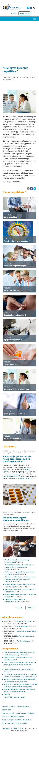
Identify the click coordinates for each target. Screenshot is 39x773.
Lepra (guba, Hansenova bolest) (15, 697)
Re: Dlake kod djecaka (24, 621)
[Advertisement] (19, 41)
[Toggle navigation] (34, 18)
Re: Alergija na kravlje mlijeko (27, 631)
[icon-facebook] (31, 8)
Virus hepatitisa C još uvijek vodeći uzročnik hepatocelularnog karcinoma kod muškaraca (19, 567)
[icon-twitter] (28, 8)
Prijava (13, 13)
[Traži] (34, 8)
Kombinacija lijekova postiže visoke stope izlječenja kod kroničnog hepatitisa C (17, 459)
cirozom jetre (18, 474)
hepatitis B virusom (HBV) (11, 476)
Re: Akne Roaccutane (23, 636)
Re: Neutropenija (22, 626)
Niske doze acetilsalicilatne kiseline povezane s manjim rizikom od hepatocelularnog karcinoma (20, 579)
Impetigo (7, 694)
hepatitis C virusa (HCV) (26, 478)
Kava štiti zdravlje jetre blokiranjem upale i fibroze (16, 518)
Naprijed (30, 608)
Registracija (24, 13)
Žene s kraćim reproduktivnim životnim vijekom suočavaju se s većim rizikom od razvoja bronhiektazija (20, 665)
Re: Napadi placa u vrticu (25, 641)
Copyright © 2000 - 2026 (12, 728)
